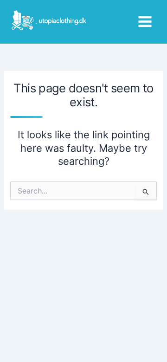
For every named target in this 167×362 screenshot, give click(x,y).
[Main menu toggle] (145, 21)
